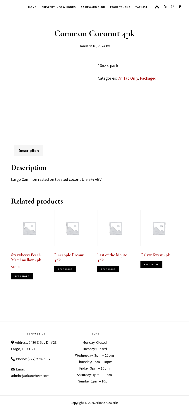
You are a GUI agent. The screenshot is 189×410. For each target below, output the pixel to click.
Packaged (148, 78)
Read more (22, 276)
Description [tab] (28, 150)
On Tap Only (128, 78)
